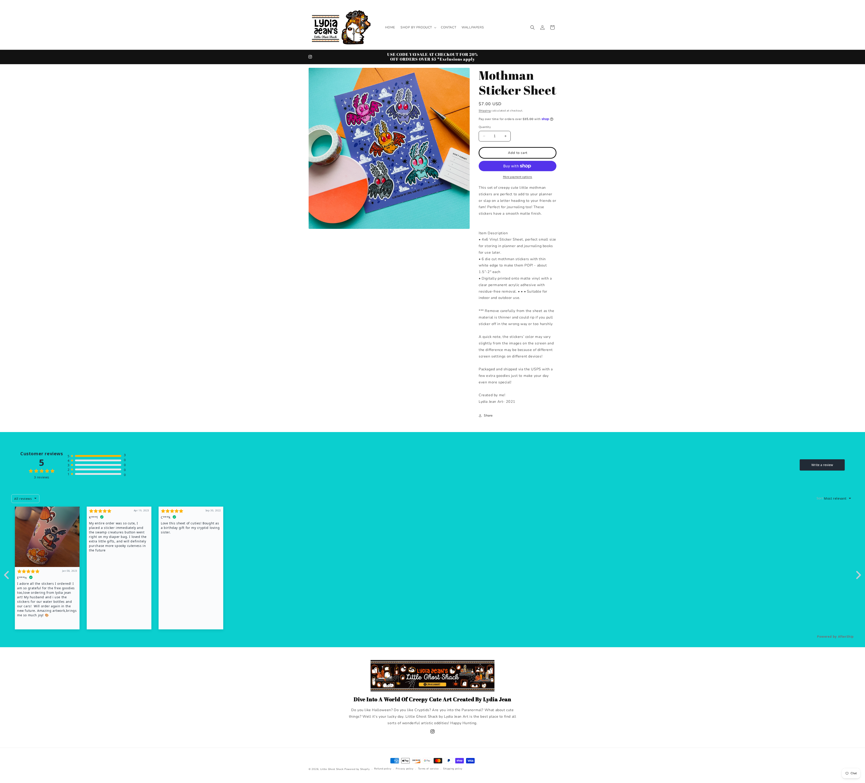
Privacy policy (405, 768)
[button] (418, 27)
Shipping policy (452, 768)
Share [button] (488, 415)
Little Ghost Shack (332, 769)
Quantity (485, 127)
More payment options (517, 177)
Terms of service (428, 768)
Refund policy (382, 768)
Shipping (485, 110)
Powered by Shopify (357, 769)
